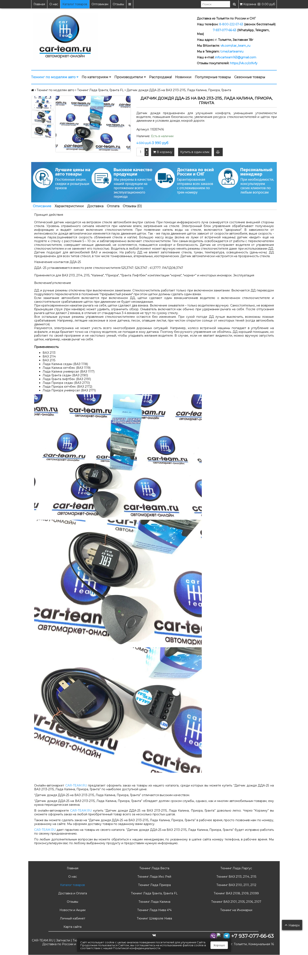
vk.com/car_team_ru (235, 45)
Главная (39, 4)
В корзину (164, 152)
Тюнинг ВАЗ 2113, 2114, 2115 (236, 876)
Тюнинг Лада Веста (153, 868)
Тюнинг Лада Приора (154, 885)
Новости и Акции (72, 910)
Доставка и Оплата (72, 893)
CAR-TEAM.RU (76, 785)
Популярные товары (213, 77)
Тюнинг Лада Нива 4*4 (154, 910)
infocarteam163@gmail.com (235, 57)
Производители (129, 77)
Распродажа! (160, 77)
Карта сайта (72, 927)
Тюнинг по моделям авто (53, 77)
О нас (53, 4)
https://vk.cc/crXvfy (244, 63)
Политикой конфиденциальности (136, 948)
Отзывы (118, 4)
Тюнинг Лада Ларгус (236, 868)
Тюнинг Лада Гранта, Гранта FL (154, 893)
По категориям (95, 77)
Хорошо (219, 945)
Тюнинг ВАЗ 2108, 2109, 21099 (236, 893)
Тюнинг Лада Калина (154, 902)
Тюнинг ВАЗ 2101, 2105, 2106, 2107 (235, 902)
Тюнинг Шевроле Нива (154, 918)
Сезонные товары (249, 77)
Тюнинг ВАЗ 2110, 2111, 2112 (236, 885)
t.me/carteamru (231, 51)
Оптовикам (100, 4)
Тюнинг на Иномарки (235, 910)
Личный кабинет (72, 918)
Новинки (183, 77)
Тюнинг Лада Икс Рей (154, 876)
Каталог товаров (74, 4)
